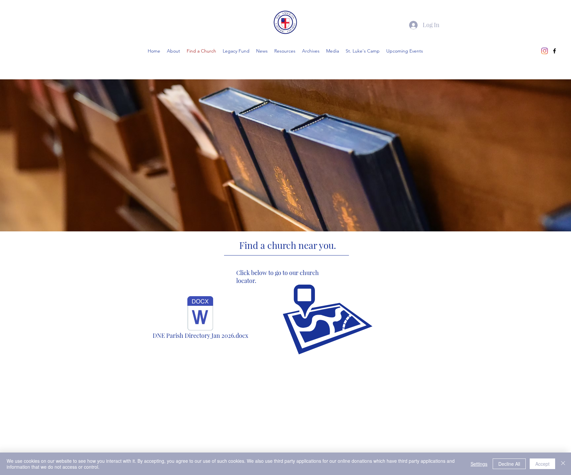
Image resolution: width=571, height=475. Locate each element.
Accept (542, 463)
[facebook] (554, 51)
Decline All (509, 463)
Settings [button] (479, 463)
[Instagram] (544, 51)
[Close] (563, 464)
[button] (311, 51)
